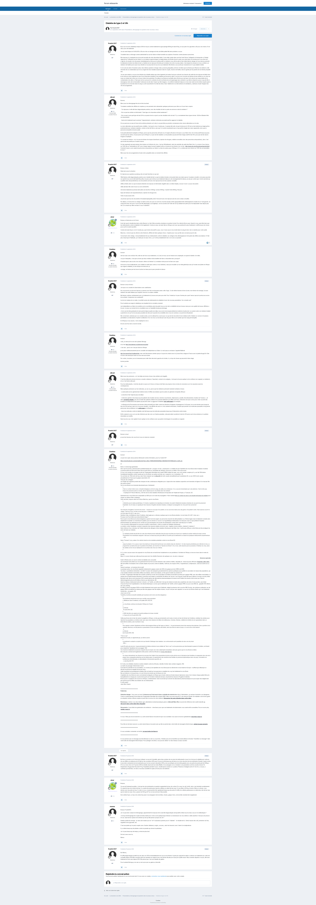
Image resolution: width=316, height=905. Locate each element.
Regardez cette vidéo (203, 561)
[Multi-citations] (122, 90)
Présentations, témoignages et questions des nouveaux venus (142, 29)
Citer (125, 90)
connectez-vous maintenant (158, 876)
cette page (141, 408)
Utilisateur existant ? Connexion (192, 3)
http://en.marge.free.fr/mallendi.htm (130, 353)
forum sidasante (111, 3)
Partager (194, 28)
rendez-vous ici (125, 709)
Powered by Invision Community (158, 902)
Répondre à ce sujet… (121, 882)
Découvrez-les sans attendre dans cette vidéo (177, 698)
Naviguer (108, 8)
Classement (123, 8)
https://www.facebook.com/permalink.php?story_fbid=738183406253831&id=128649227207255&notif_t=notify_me (151, 461)
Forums (106, 13)
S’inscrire (207, 3)
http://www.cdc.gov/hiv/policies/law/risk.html (197, 146)
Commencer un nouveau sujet (183, 35)
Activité (115, 8)
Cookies (158, 900)
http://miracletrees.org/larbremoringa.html (137, 344)
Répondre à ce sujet (203, 35)
